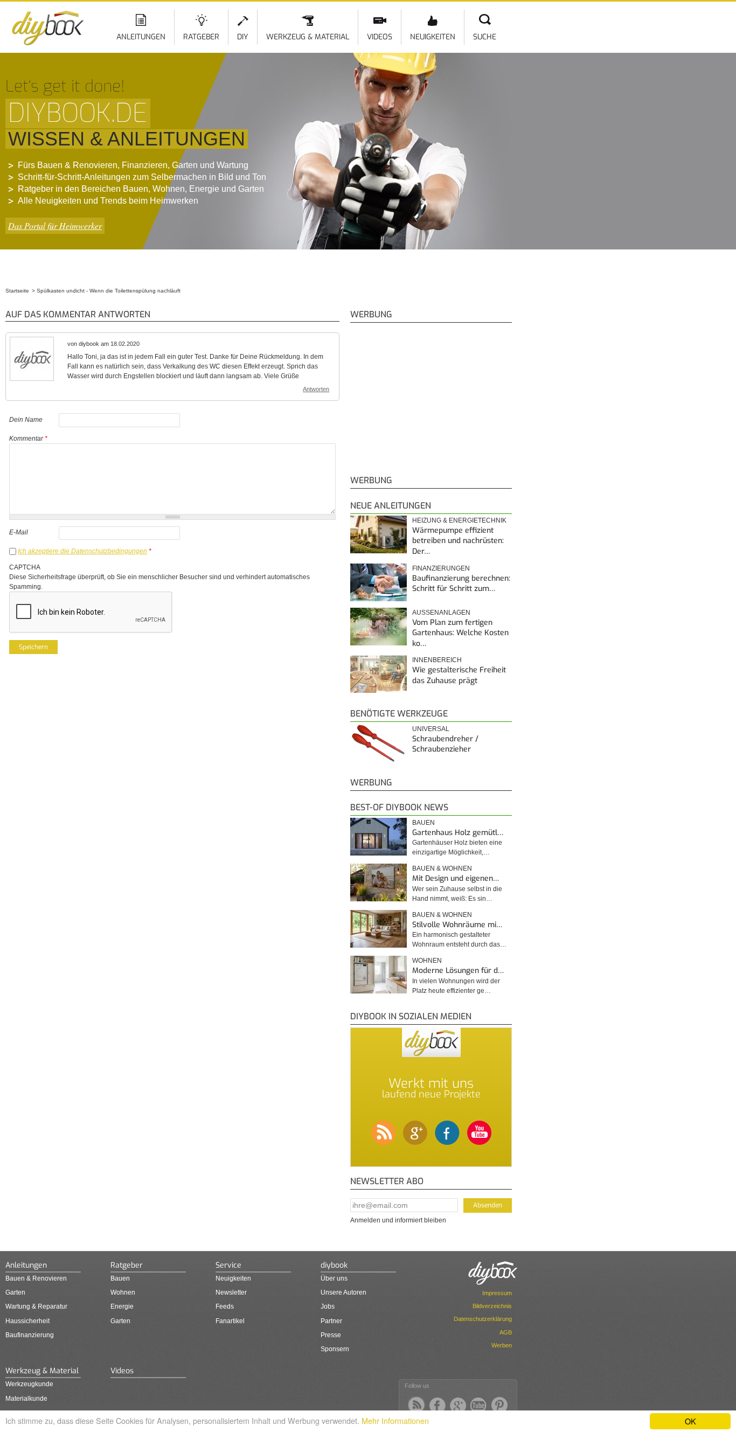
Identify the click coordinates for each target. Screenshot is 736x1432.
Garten (15, 1292)
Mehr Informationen (395, 1420)
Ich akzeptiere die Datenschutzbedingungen (82, 551)
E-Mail (18, 532)
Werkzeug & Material (307, 37)
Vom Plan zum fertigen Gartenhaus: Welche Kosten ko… (460, 633)
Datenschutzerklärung (483, 1319)
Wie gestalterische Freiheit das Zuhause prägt (459, 675)
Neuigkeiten (432, 37)
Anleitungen (140, 37)
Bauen (423, 822)
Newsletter (231, 1292)
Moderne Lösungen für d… (458, 970)
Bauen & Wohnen (442, 868)
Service (228, 1265)
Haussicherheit (27, 1321)
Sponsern (335, 1349)
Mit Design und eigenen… (455, 878)
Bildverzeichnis (492, 1306)
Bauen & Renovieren (36, 1278)
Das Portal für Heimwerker (55, 225)
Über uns (334, 1278)
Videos (379, 37)
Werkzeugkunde (29, 1384)
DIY (242, 37)
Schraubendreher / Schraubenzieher (445, 744)
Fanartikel (230, 1321)
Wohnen (427, 960)
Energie (122, 1306)
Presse (331, 1335)
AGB (505, 1332)
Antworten (316, 389)
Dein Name (26, 419)
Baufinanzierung (29, 1335)
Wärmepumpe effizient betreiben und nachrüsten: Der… (458, 541)
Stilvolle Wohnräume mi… (457, 925)
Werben (501, 1345)
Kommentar (28, 438)
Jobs (328, 1306)
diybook (334, 1265)
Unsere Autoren (343, 1292)
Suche (484, 37)
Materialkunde (26, 1398)
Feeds (225, 1306)
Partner (331, 1321)
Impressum (497, 1293)
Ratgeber (201, 37)
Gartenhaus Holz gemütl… (457, 833)
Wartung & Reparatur (36, 1306)
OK (690, 1421)
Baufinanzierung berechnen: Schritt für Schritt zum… (461, 583)
